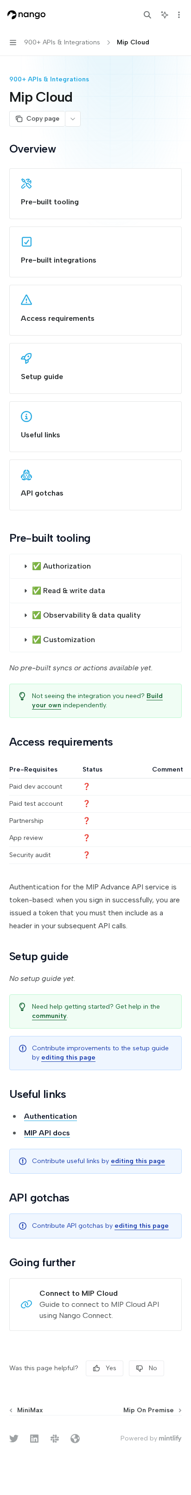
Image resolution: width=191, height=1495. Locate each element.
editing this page (68, 1057)
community (49, 1016)
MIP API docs (47, 1132)
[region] (95, 814)
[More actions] (179, 14)
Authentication (50, 1116)
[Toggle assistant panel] (164, 15)
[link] (95, 193)
